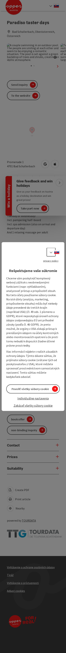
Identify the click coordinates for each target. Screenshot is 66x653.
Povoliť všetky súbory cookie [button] (30, 389)
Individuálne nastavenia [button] (33, 398)
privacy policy (50, 260)
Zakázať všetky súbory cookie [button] (33, 406)
